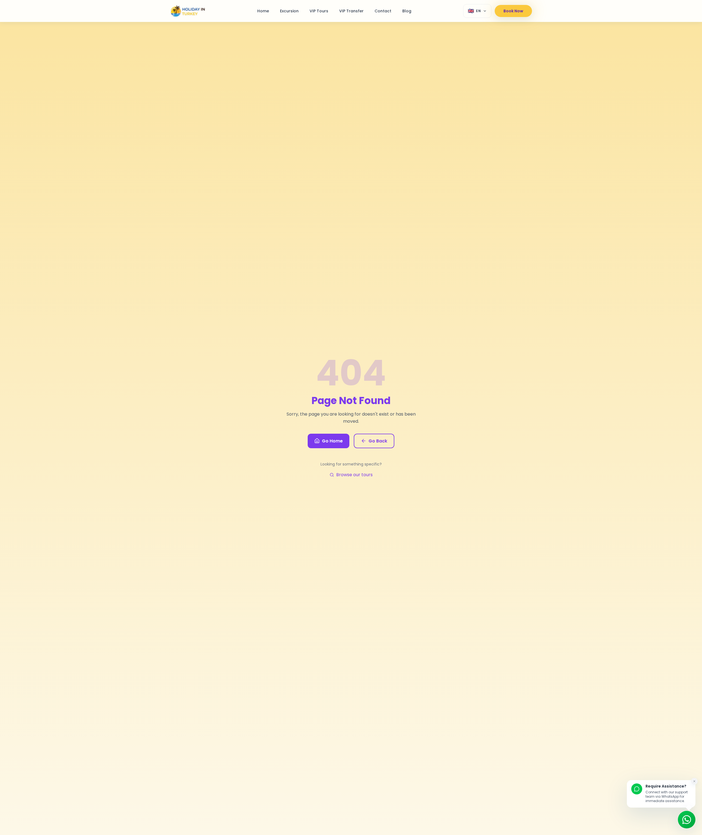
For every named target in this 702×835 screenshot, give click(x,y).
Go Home (332, 441)
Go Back (378, 441)
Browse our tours (354, 475)
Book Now (513, 11)
